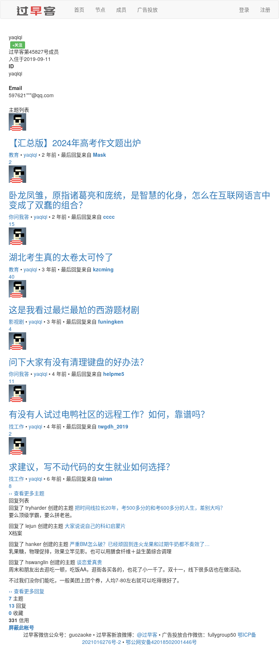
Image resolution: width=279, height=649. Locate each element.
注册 (265, 9)
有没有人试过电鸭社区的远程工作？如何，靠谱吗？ (109, 413)
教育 (14, 154)
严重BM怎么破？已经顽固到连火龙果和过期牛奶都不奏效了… (140, 543)
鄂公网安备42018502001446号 (161, 641)
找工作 (16, 426)
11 (12, 381)
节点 (100, 9)
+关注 (17, 45)
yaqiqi (30, 154)
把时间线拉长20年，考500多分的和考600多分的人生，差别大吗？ (150, 507)
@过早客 (147, 634)
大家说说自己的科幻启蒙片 (95, 525)
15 (12, 223)
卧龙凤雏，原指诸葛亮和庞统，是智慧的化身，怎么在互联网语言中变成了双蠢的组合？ (139, 199)
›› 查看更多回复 (26, 591)
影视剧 (16, 321)
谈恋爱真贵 (89, 562)
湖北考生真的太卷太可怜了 (61, 256)
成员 (121, 9)
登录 (244, 9)
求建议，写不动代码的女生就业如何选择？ (91, 466)
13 (12, 605)
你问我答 (19, 216)
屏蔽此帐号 (21, 627)
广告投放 (147, 9)
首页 (79, 9)
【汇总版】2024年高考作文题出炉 (75, 142)
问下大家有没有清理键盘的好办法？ (78, 361)
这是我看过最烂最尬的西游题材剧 (74, 309)
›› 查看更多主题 (26, 493)
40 (12, 276)
